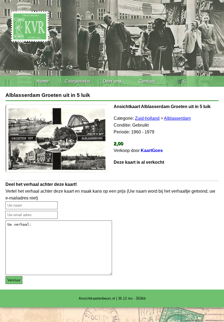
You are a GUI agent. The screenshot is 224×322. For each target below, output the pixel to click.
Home (43, 81)
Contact (146, 81)
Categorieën (77, 81)
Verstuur (13, 280)
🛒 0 (181, 81)
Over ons (112, 81)
